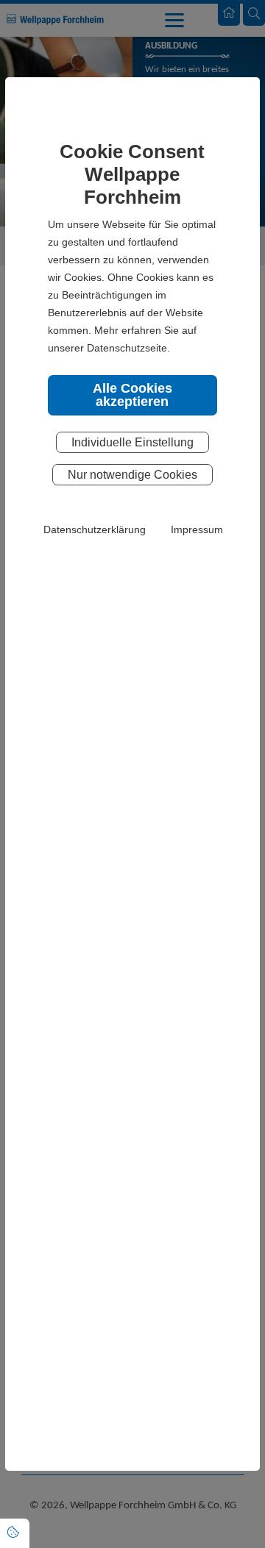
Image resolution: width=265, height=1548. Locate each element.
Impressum (197, 529)
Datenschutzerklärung (94, 529)
